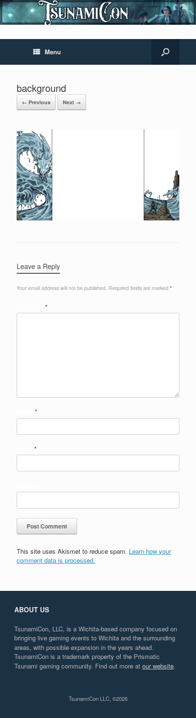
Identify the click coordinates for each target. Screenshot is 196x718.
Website (28, 485)
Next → (72, 102)
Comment (32, 306)
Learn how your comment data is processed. (94, 556)
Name (27, 411)
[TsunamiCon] (98, 12)
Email (27, 448)
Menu (53, 51)
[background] (98, 217)
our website (158, 665)
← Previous (36, 102)
